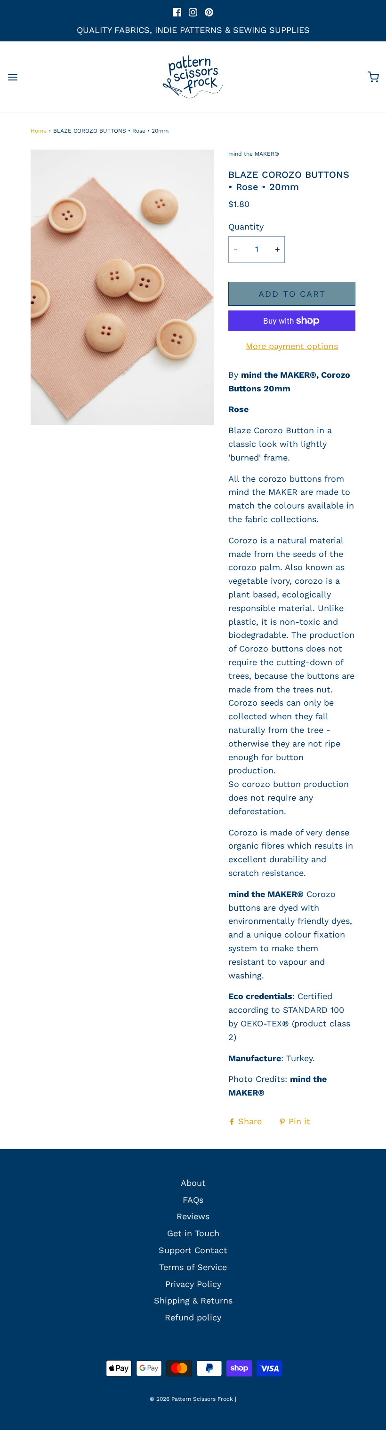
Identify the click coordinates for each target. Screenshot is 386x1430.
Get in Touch (193, 1233)
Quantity (246, 226)
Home (39, 130)
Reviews (193, 1216)
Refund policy (193, 1317)
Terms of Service (193, 1267)
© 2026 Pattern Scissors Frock (191, 1399)
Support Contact (193, 1250)
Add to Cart (292, 294)
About (193, 1183)
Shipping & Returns (193, 1300)
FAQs (193, 1200)
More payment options (292, 346)
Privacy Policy (193, 1284)
